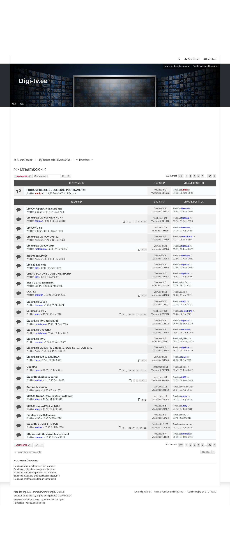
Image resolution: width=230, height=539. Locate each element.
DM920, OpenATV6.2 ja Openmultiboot (49, 395)
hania (37, 390)
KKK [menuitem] (14, 104)
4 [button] (198, 176)
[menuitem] (19, 503)
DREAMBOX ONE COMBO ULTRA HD (48, 273)
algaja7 (38, 212)
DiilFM (38, 286)
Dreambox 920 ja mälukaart (42, 356)
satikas (38, 380)
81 (141, 428)
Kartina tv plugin (36, 386)
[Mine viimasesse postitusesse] (189, 189)
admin (38, 193)
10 (145, 221)
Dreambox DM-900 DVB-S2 (42, 236)
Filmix (184, 367)
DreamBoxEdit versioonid (42, 376)
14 (145, 314)
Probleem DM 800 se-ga (40, 414)
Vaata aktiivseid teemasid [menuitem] (206, 66)
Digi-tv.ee (33, 81)
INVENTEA (49, 499)
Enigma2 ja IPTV (36, 310)
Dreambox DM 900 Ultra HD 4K (44, 217)
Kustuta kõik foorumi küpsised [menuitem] (168, 492)
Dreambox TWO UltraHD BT (43, 320)
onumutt (39, 295)
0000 (183, 301)
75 (134, 371)
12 (137, 314)
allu (183, 292)
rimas (38, 370)
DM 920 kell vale (36, 264)
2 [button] (190, 176)
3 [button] (194, 176)
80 (137, 428)
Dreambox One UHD (38, 329)
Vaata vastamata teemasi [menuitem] (177, 66)
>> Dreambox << (30, 169)
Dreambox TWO (35, 338)
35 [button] (209, 176)
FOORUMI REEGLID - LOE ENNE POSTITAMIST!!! (56, 190)
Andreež (39, 240)
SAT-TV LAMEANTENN (40, 282)
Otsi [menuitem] (22, 104)
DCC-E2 (31, 291)
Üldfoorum (71, 193)
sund (183, 414)
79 (134, 428)
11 (134, 314)
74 (130, 371)
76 (137, 371)
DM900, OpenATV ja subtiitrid (44, 208)
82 (145, 428)
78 (145, 371)
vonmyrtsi (186, 386)
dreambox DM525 (37, 255)
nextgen (60, 499)
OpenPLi (31, 366)
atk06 (37, 418)
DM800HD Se (34, 227)
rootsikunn (186, 236)
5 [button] (202, 176)
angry (38, 314)
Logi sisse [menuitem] (211, 59)
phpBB (26, 492)
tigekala (185, 218)
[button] (180, 176)
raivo (37, 360)
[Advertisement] (115, 25)
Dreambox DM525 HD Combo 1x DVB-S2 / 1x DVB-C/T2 (59, 347)
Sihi (36, 268)
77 (141, 371)
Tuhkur (38, 231)
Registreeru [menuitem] (193, 59)
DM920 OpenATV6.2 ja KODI (43, 406)
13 (141, 314)
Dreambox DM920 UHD (40, 245)
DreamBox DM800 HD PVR (42, 423)
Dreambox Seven (36, 301)
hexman (185, 208)
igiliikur (184, 338)
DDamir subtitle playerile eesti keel (47, 434)
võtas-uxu (186, 424)
